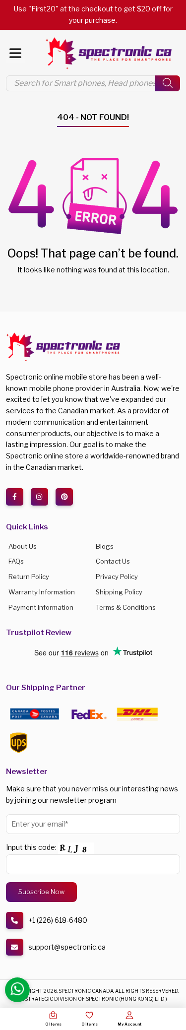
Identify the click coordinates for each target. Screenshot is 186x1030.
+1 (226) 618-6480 (57, 920)
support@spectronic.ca (67, 947)
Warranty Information (41, 592)
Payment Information (40, 607)
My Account (129, 1024)
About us (22, 546)
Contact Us (113, 561)
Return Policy (28, 576)
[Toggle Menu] (15, 53)
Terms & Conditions (126, 607)
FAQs (16, 561)
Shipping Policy (119, 592)
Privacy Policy (117, 576)
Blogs (105, 546)
